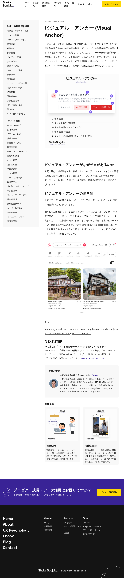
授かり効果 (12, 61)
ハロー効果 (12, 160)
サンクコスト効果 (15, 105)
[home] (13, 4)
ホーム (27, 4)
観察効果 (11, 74)
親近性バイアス (14, 142)
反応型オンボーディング (18, 186)
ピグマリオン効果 (15, 87)
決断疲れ (11, 52)
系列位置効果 (13, 100)
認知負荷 (11, 44)
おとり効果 (12, 129)
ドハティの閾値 (14, 57)
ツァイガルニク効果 (16, 113)
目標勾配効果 (13, 155)
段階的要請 (12, 147)
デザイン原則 (59, 21)
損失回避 (11, 79)
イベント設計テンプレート (72, 528)
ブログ (66, 536)
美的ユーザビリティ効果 (18, 31)
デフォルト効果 (14, 134)
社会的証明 (12, 199)
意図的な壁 (12, 164)
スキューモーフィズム (17, 195)
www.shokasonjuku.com (92, 359)
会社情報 (36, 4)
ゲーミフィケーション (17, 151)
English (86, 522)
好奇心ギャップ (14, 125)
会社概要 (48, 526)
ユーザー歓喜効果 (15, 208)
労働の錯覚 (12, 169)
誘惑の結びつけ (14, 203)
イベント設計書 (69, 4)
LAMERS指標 (46, 4)
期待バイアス (13, 65)
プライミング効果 (15, 177)
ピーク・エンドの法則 (17, 83)
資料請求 (48, 530)
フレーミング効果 (15, 70)
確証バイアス (13, 48)
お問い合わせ (89, 533)
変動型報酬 (12, 212)
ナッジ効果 (12, 173)
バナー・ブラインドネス (18, 39)
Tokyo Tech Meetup (92, 526)
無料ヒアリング (111, 4)
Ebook (81, 4)
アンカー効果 (13, 35)
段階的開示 (12, 182)
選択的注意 (12, 96)
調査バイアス (13, 109)
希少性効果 (12, 190)
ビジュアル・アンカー (17, 216)
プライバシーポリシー (92, 530)
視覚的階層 (12, 221)
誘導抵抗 (11, 92)
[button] (90, 4)
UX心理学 (57, 4)
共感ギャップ (13, 138)
